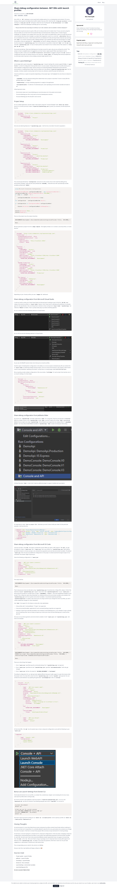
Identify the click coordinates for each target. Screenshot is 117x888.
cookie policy (102, 883)
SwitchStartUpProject (61, 369)
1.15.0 (66, 590)
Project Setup (19, 101)
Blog (103, 2)
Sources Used (19, 853)
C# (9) (99, 54)
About (99, 2)
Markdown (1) (89, 56)
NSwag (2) (80, 58)
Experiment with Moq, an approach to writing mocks (89, 43)
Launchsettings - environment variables (25, 865)
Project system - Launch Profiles (24, 856)
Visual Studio (20, 15)
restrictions (45, 603)
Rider (16, 15)
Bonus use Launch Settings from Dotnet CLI (29, 792)
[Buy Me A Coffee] (88, 34)
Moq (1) (93, 56)
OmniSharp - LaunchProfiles (23, 860)
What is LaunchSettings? (23, 61)
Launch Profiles (63, 64)
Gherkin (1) (80, 56)
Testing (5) (81, 62)
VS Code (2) (87, 64)
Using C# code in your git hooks (84, 45)
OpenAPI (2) (91, 58)
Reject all (62, 885)
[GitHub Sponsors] (91, 34)
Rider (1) (85, 60)
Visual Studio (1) (88, 62)
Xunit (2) (93, 64)
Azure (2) (80, 54)
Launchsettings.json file (22, 867)
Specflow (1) (90, 60)
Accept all (56, 885)
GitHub (41, 845)
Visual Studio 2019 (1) (96, 62)
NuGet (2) (85, 58)
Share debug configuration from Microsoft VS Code (32, 544)
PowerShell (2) (97, 58)
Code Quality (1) (85, 53)
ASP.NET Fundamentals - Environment (41, 52)
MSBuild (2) (98, 56)
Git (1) (84, 56)
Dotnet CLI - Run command (22, 862)
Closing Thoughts (20, 824)
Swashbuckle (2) (97, 60)
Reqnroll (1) (80, 60)
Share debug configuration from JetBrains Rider (31, 415)
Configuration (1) (93, 53)
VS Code (25, 15)
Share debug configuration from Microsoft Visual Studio (34, 299)
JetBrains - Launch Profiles (22, 858)
